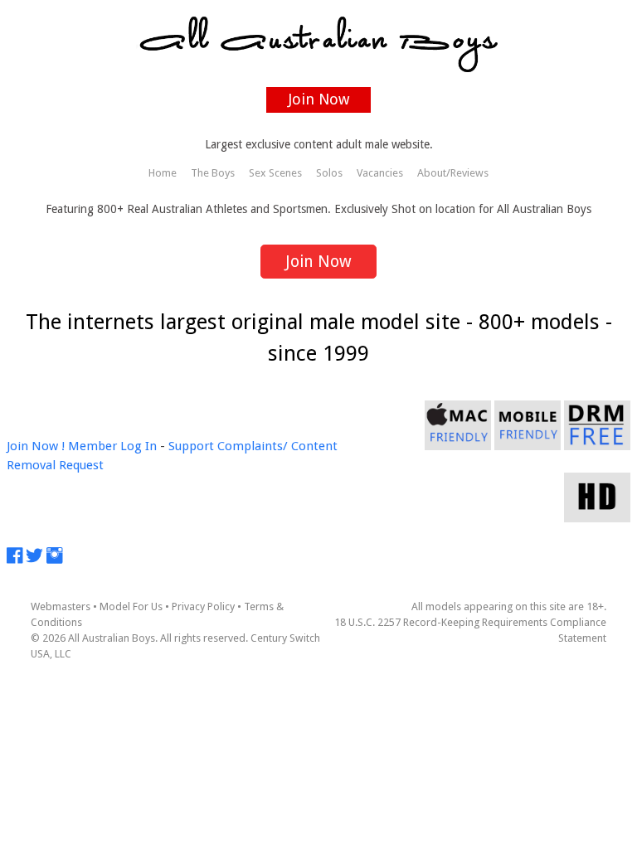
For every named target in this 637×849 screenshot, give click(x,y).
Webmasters (60, 606)
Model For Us (131, 606)
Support (191, 446)
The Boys (213, 173)
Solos (329, 173)
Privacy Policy (203, 606)
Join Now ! (36, 446)
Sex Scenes (275, 173)
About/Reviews (453, 173)
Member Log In (112, 446)
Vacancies (380, 173)
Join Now (319, 99)
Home (162, 173)
